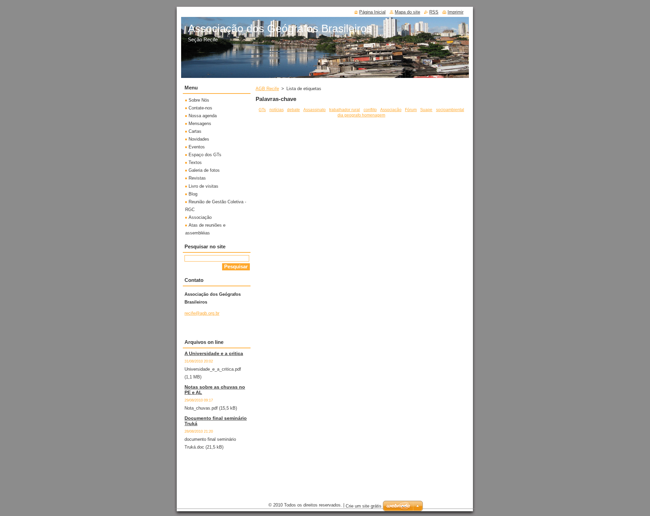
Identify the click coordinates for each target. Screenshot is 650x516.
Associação (391, 109)
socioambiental (450, 109)
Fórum (411, 109)
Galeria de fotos (204, 170)
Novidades (199, 139)
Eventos (197, 146)
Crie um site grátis (364, 506)
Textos (195, 162)
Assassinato (314, 109)
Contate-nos (200, 107)
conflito (370, 109)
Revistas (197, 178)
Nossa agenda (203, 115)
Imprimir (455, 12)
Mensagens (200, 123)
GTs (262, 109)
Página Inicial (372, 12)
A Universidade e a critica (214, 353)
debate (293, 109)
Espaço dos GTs (205, 154)
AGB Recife (267, 88)
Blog (193, 194)
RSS (433, 12)
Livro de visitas (203, 186)
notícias (276, 109)
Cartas (195, 131)
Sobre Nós (199, 100)
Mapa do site (407, 12)
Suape (426, 109)
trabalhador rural (344, 109)
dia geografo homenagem (361, 115)
